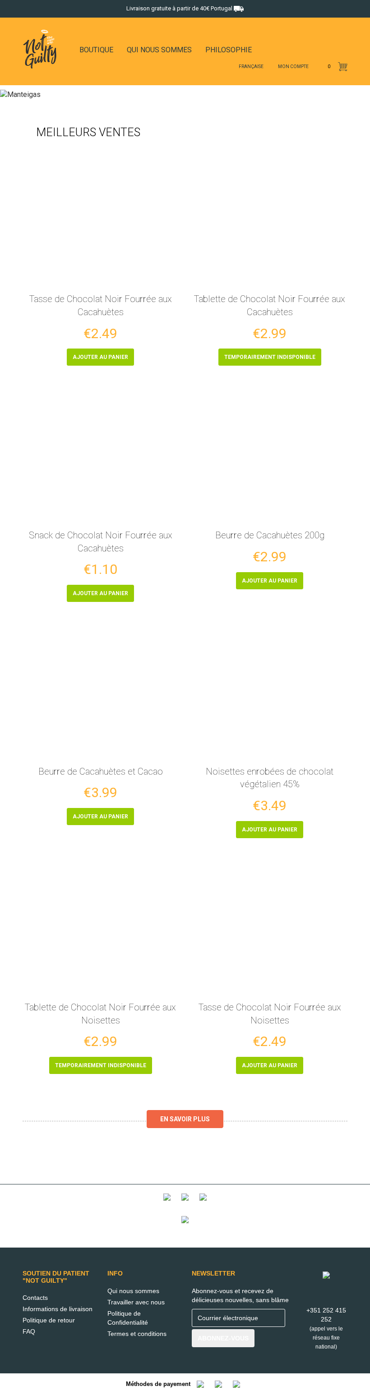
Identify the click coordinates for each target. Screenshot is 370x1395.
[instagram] (225, 66)
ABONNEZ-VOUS (223, 1338)
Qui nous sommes (133, 1290)
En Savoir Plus (185, 1119)
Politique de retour (49, 1320)
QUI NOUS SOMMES (159, 50)
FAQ (29, 1331)
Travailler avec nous (136, 1302)
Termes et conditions (136, 1333)
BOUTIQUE (96, 50)
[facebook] (213, 66)
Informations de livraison (57, 1308)
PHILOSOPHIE (228, 50)
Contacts (35, 1297)
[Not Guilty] (185, 1204)
